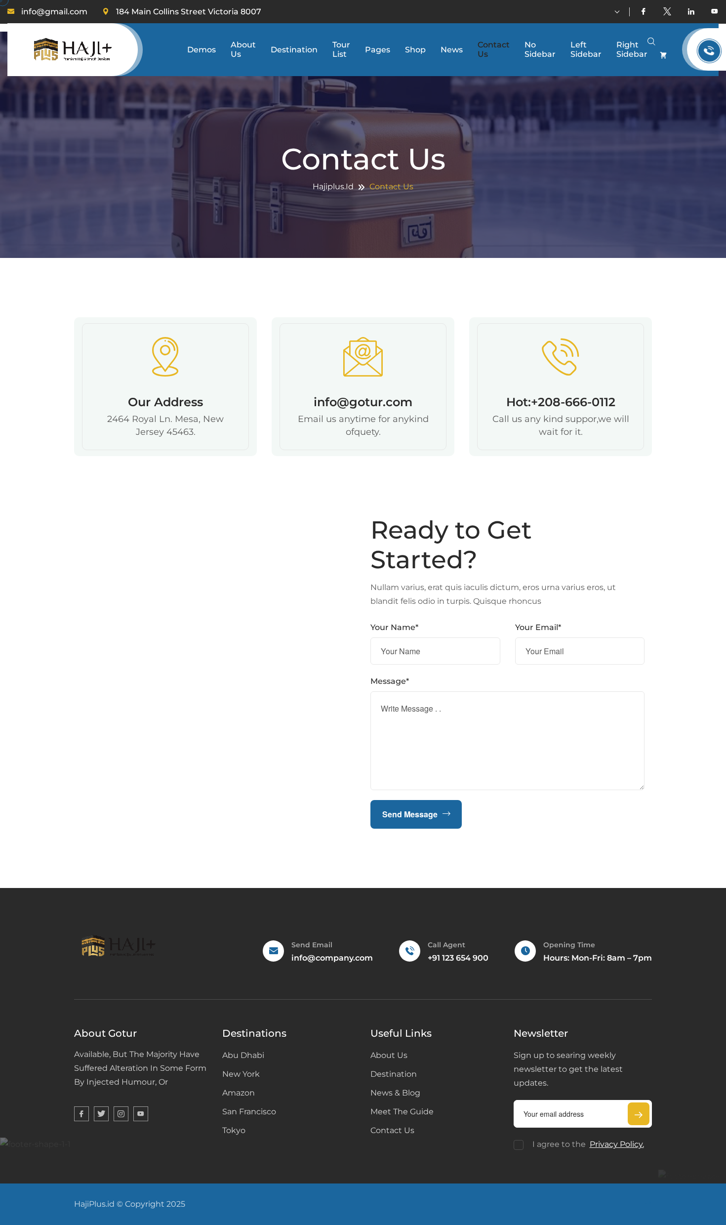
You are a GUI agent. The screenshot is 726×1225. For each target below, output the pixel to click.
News (452, 49)
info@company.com (332, 958)
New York (241, 1074)
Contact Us (494, 49)
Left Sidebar (586, 49)
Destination (294, 49)
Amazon (238, 1093)
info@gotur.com (363, 402)
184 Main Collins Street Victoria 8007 (188, 11)
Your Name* (394, 627)
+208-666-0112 (573, 402)
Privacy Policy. (617, 1144)
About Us (243, 49)
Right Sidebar (631, 49)
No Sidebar (540, 49)
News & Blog (395, 1093)
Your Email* (538, 627)
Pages (377, 49)
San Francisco (249, 1111)
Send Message (410, 814)
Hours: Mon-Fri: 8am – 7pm (597, 958)
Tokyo (233, 1130)
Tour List (341, 49)
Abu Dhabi (243, 1055)
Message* (389, 681)
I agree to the (588, 1144)
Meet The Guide (402, 1111)
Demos (201, 49)
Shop (415, 49)
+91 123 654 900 (458, 958)
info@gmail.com (54, 11)
